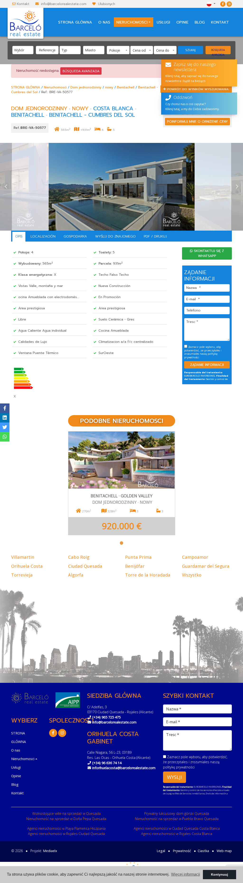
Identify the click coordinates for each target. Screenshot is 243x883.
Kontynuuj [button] (219, 874)
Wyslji (174, 777)
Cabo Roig (78, 557)
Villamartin (22, 557)
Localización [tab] (43, 236)
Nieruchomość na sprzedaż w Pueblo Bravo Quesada (177, 818)
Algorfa (76, 575)
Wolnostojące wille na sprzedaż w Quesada (66, 813)
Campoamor (195, 557)
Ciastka (203, 851)
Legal (161, 851)
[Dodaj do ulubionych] (168, 438)
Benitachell (125, 87)
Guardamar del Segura (205, 566)
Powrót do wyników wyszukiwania (197, 89)
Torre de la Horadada (147, 575)
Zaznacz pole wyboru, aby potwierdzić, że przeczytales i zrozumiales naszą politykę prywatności (202, 352)
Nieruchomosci (55, 87)
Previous (6, 187)
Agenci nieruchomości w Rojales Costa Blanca (176, 833)
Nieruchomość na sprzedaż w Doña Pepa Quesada (66, 818)
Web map (224, 851)
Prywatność (182, 851)
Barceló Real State (25, 23)
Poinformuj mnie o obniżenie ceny (197, 121)
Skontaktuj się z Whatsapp (208, 253)
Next (237, 187)
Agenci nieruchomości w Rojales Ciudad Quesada (66, 833)
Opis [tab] (19, 236)
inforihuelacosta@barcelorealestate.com (123, 768)
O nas (104, 22)
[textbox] (24, 50)
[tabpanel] (121, 483)
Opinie (182, 22)
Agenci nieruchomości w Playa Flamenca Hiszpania (66, 828)
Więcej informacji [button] (185, 874)
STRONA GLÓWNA (75, 22)
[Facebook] (222, 3)
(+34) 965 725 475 (106, 717)
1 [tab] (121, 543)
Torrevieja (22, 575)
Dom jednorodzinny (85, 87)
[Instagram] (229, 3)
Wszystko (191, 575)
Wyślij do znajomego (115, 236)
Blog (200, 22)
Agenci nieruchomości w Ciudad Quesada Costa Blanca (177, 828)
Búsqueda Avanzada (218, 51)
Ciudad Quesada (85, 566)
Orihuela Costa (27, 566)
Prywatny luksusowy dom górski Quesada (176, 813)
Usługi (163, 22)
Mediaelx (50, 851)
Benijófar (135, 566)
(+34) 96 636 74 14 (107, 763)
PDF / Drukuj (155, 236)
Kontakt (23, 3)
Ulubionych (106, 3)
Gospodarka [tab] (75, 236)
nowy (109, 87)
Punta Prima (138, 557)
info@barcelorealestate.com (63, 3)
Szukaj (190, 50)
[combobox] (22, 50)
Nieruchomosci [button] (132, 22)
